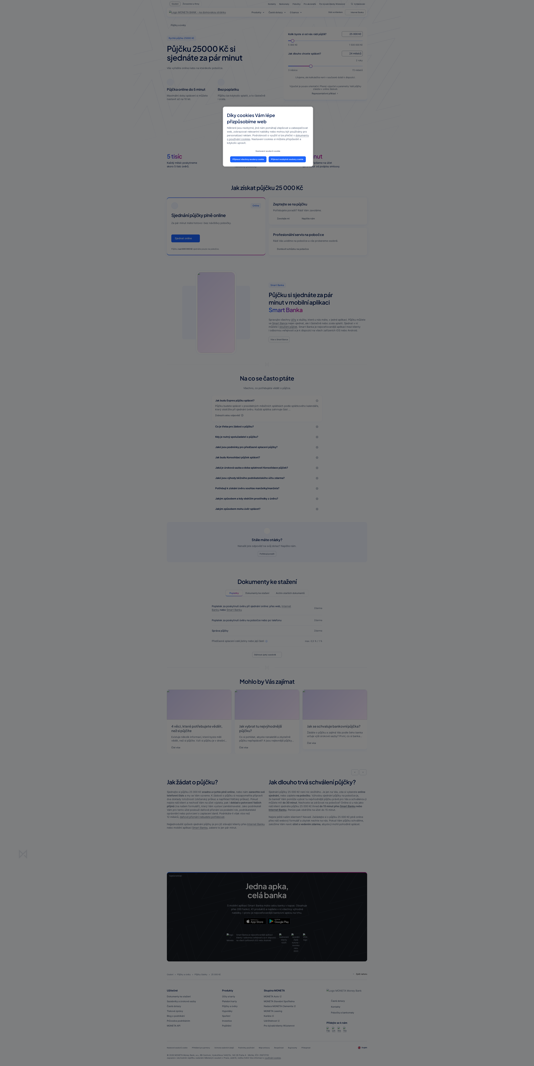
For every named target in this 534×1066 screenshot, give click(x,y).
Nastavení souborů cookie (268, 151)
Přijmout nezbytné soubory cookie (287, 159)
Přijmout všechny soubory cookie (248, 159)
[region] (268, 137)
